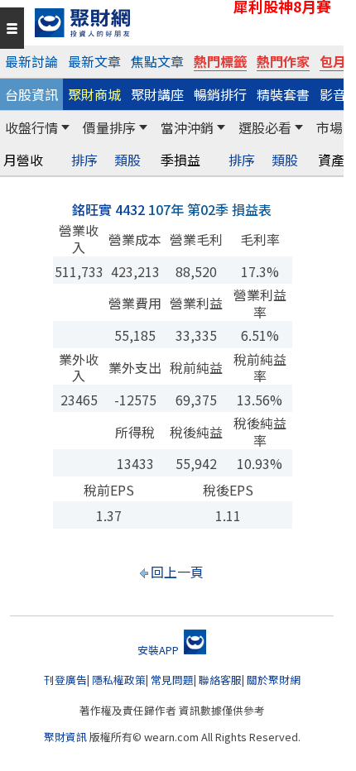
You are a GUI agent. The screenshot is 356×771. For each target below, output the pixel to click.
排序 (84, 160)
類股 (127, 160)
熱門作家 (283, 61)
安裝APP (159, 650)
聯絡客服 (220, 679)
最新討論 (31, 61)
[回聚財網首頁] (185, 22)
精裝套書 (283, 94)
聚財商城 (94, 94)
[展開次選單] (65, 127)
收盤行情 (31, 127)
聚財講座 (157, 94)
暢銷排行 (220, 94)
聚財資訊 (65, 737)
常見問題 (172, 679)
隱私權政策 (119, 679)
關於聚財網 (274, 679)
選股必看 (264, 127)
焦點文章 (157, 61)
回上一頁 (177, 572)
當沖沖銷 (187, 127)
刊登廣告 (65, 679)
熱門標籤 (220, 61)
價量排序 (109, 127)
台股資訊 (31, 94)
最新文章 (94, 61)
